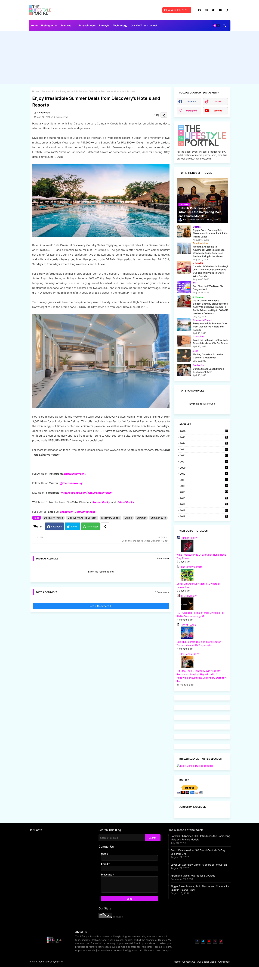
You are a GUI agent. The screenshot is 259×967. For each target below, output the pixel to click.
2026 (203, 431)
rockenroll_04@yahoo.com (77, 511)
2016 (204, 492)
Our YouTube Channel (144, 25)
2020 (203, 468)
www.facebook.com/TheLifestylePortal (85, 492)
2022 (203, 455)
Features (66, 25)
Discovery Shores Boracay (82, 517)
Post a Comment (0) (101, 606)
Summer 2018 (49, 91)
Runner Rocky (101, 502)
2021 (203, 462)
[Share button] (105, 526)
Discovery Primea (53, 517)
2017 (203, 486)
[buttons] (199, 10)
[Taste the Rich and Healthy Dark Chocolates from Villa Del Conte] (184, 341)
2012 (203, 516)
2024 (203, 443)
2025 (203, 437)
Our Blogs (224, 961)
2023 (203, 449)
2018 (203, 480)
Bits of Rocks (125, 502)
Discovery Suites (110, 517)
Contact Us (188, 961)
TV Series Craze (190, 653)
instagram (191, 110)
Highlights (47, 25)
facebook (191, 101)
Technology (120, 25)
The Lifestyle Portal (192, 566)
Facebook (56, 526)
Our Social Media (207, 961)
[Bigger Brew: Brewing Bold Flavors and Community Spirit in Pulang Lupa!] (184, 231)
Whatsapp (92, 526)
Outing (128, 517)
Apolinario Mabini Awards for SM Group (193, 875)
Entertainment (87, 25)
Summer (141, 517)
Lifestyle (104, 25)
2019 (203, 474)
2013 (203, 510)
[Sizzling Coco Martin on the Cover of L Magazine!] (184, 355)
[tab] (34, 26)
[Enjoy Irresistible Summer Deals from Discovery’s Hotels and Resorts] (184, 324)
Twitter (74, 526)
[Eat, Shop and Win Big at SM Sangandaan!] (184, 287)
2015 (203, 498)
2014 (203, 504)
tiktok (218, 101)
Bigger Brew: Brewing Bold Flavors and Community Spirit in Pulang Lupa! (200, 888)
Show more (162, 558)
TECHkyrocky (189, 595)
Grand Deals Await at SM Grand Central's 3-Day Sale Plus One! (198, 852)
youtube (218, 110)
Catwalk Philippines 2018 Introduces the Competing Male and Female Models (200, 837)
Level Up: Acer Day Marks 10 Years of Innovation (199, 864)
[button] (216, 25)
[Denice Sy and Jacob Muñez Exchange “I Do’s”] (184, 370)
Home (34, 25)
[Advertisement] (129, 58)
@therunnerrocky (71, 483)
